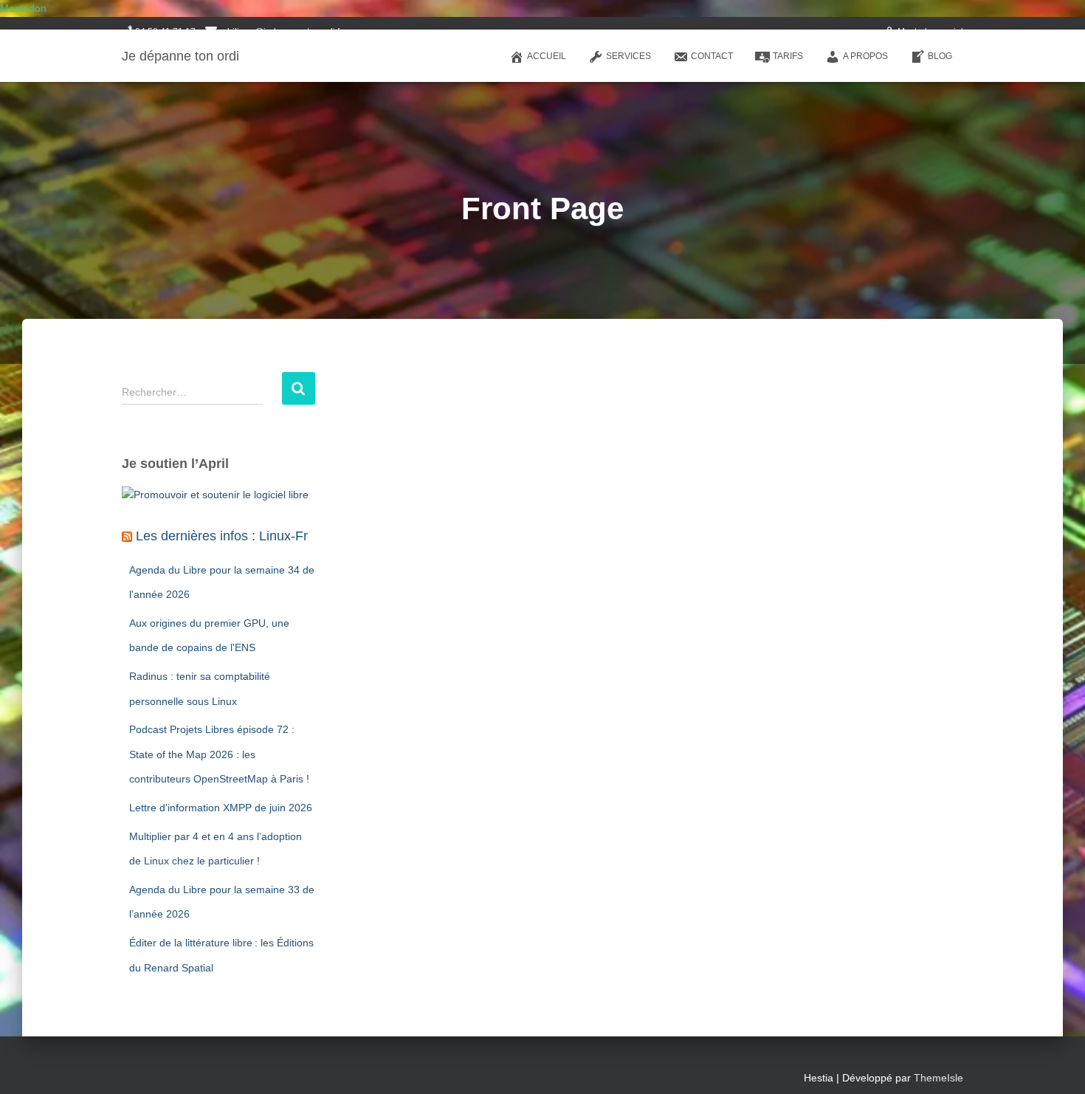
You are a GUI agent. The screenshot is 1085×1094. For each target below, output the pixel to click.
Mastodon (23, 8)
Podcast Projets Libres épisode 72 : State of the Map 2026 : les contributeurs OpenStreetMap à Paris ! (219, 754)
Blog (940, 56)
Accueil (546, 56)
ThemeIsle (938, 1078)
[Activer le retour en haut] (1056, 1064)
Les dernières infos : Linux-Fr (222, 536)
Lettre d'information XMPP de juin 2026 (220, 807)
